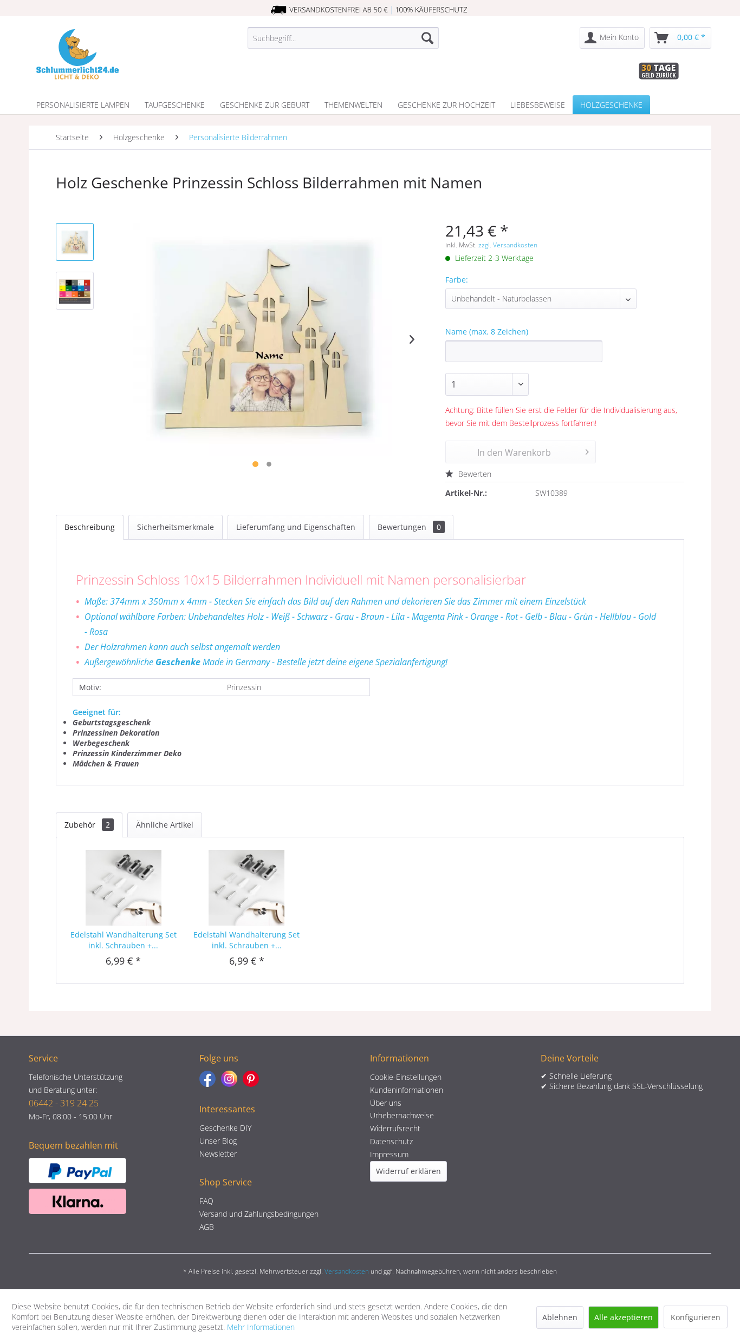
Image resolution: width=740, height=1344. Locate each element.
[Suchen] (427, 38)
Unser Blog (218, 1141)
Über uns (385, 1103)
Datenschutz (391, 1141)
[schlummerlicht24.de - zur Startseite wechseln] (77, 54)
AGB (206, 1227)
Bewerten (473, 474)
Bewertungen (409, 527)
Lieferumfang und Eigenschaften (295, 527)
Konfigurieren (695, 1317)
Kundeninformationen (406, 1090)
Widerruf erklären (408, 1171)
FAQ (206, 1201)
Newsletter (218, 1154)
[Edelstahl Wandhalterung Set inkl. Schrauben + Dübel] (123, 886)
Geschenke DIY (225, 1128)
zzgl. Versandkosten (507, 245)
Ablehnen (559, 1317)
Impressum (389, 1154)
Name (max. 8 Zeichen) (486, 331)
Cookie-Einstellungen (406, 1077)
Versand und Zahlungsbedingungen (259, 1214)
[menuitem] (343, 38)
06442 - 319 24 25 (64, 1103)
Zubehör (87, 824)
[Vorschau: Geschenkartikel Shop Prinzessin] (75, 242)
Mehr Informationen (261, 1327)
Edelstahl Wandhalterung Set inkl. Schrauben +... (123, 939)
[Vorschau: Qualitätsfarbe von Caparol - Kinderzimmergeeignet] (75, 291)
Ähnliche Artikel (164, 824)
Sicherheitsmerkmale (175, 527)
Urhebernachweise (402, 1115)
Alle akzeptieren (623, 1317)
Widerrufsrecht (395, 1128)
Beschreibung (89, 527)
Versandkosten (346, 1271)
